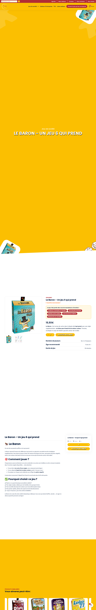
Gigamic (49, 297)
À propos (71, 1)
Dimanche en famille (54, 316)
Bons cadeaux (62, 1)
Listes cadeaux (61, 6)
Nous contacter (81, 1)
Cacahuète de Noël (75, 310)
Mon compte (91, 1)
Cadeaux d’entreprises (46, 6)
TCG (55, 6)
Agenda (53, 1)
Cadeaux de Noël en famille (57, 310)
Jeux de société (32, 6)
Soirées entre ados (54, 313)
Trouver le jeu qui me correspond (77, 6)
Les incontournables (69, 313)
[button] (40, 299)
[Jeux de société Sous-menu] (38, 6)
